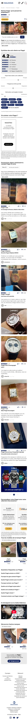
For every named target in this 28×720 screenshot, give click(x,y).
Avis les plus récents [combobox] (13, 167)
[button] (14, 573)
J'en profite (8, 528)
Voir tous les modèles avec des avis (9, 540)
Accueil (2, 7)
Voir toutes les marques (6, 626)
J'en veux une (5, 19)
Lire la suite (5, 45)
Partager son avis (15, 661)
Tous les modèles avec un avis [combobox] (10, 37)
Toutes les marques (10, 7)
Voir (22, 37)
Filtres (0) (4, 167)
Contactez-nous (8, 144)
